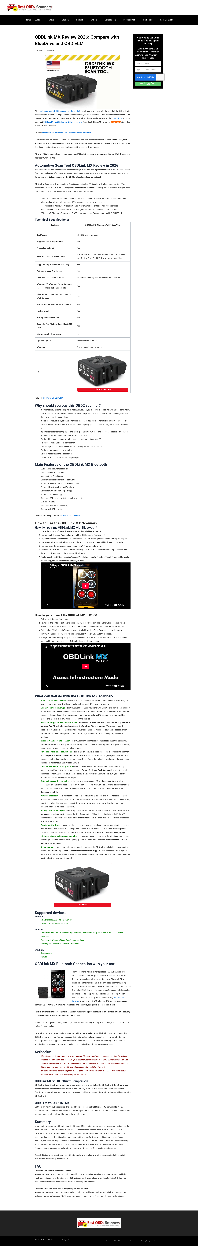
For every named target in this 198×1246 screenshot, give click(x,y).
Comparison (110, 20)
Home (28, 20)
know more (116, 122)
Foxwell (79, 20)
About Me (105, 1241)
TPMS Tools (147, 20)
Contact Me (158, 1241)
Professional (129, 20)
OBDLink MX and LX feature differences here (62, 122)
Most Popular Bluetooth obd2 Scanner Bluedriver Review (66, 133)
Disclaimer (133, 1241)
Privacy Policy (145, 1241)
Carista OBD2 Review (70, 515)
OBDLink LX (117, 118)
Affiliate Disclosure (119, 1241)
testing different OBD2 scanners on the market (60, 111)
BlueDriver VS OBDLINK (53, 398)
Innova (51, 20)
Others (94, 20)
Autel (37, 20)
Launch (65, 20)
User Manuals (166, 20)
